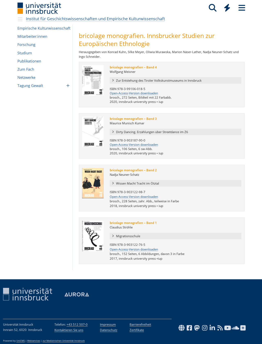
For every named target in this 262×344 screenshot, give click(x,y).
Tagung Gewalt (30, 85)
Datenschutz (108, 330)
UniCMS (20, 340)
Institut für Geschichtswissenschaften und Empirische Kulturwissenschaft (95, 18)
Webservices (33, 340)
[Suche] (212, 8)
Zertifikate (137, 330)
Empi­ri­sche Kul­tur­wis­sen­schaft (43, 28)
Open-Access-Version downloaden (134, 93)
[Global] (227, 8)
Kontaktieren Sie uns (68, 330)
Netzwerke (26, 77)
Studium (24, 52)
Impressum (108, 324)
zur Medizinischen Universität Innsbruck (64, 340)
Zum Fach (25, 69)
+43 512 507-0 (77, 324)
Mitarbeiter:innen (32, 36)
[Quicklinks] (227, 8)
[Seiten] (242, 8)
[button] (175, 80)
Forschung (26, 44)
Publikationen (29, 61)
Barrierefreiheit (140, 324)
